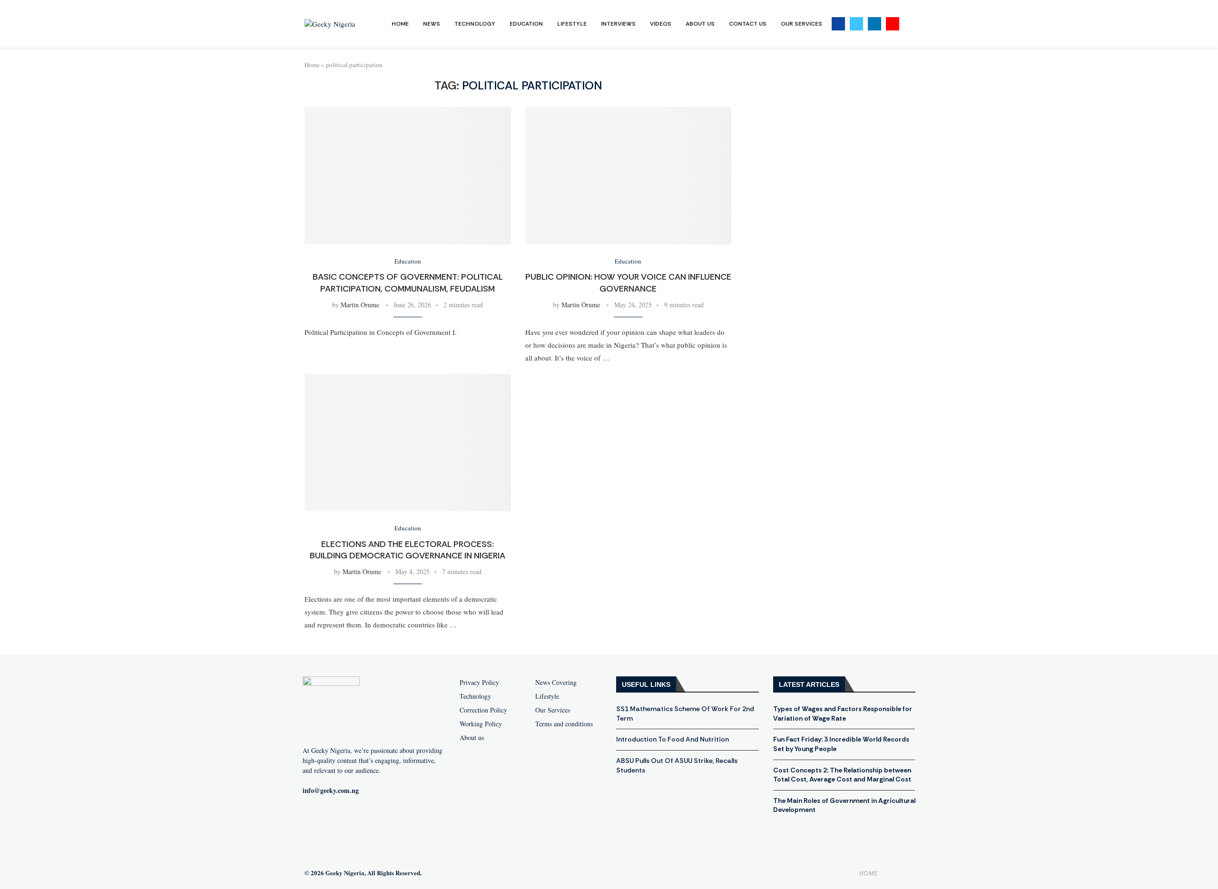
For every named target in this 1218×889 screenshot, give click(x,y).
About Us (700, 24)
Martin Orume (360, 304)
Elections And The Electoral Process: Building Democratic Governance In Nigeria (407, 549)
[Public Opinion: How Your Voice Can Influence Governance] (628, 175)
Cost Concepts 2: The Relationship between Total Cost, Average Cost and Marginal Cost (842, 775)
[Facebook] (838, 23)
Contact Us (747, 24)
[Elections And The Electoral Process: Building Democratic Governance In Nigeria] (407, 442)
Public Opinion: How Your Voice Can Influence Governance (628, 282)
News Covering (556, 682)
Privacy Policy (479, 682)
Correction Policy (483, 710)
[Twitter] (856, 23)
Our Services (801, 24)
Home (400, 24)
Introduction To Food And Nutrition (672, 739)
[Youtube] (892, 23)
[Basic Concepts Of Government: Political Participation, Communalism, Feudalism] (407, 175)
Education (526, 24)
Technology (474, 24)
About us (472, 737)
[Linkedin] (874, 23)
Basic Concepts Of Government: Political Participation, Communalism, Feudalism (408, 282)
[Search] (909, 24)
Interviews (618, 24)
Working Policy (481, 724)
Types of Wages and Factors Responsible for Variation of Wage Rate (842, 713)
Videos (660, 24)
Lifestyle (572, 24)
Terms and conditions (564, 724)
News (431, 24)
